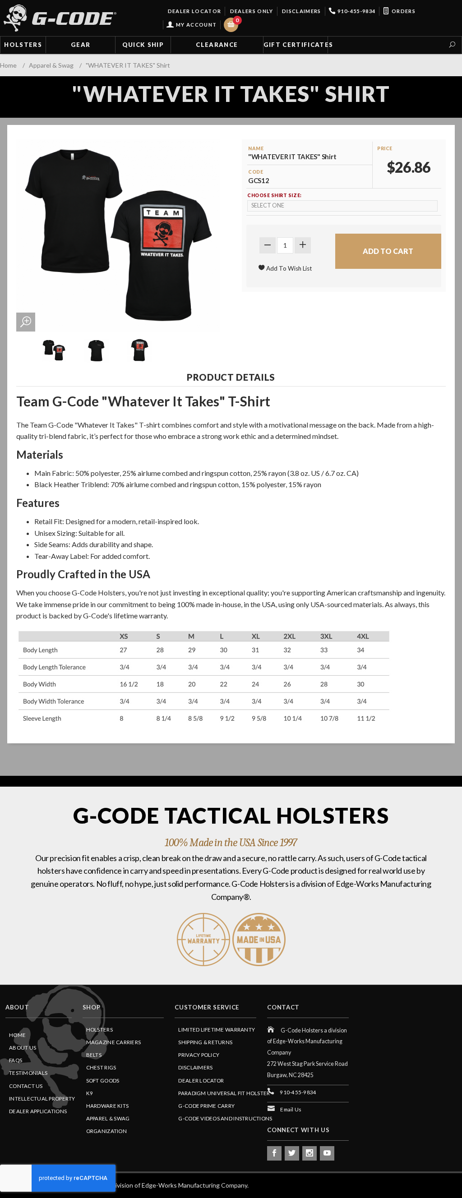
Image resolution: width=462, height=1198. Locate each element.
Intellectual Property (42, 1098)
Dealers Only (250, 11)
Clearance (217, 44)
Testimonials (28, 1073)
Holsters (23, 44)
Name (255, 148)
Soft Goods (103, 1080)
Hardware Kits (107, 1106)
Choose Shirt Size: (274, 195)
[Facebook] (274, 1153)
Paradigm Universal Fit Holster (224, 1093)
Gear (80, 44)
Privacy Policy (198, 1055)
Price (385, 148)
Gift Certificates (295, 44)
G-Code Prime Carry (206, 1106)
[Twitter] (292, 1153)
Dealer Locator (193, 11)
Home (17, 1035)
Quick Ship (143, 44)
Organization (106, 1131)
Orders (403, 11)
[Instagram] (309, 1153)
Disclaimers (301, 11)
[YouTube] (327, 1153)
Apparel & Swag (108, 1118)
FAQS (15, 1060)
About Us (22, 1048)
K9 (89, 1093)
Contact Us (26, 1086)
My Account (196, 25)
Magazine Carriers (113, 1042)
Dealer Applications (38, 1111)
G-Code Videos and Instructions (225, 1118)
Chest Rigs (101, 1067)
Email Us (290, 1109)
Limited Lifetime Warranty (216, 1029)
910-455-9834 (355, 11)
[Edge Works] (60, 18)
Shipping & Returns (205, 1042)
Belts (94, 1055)
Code (255, 172)
